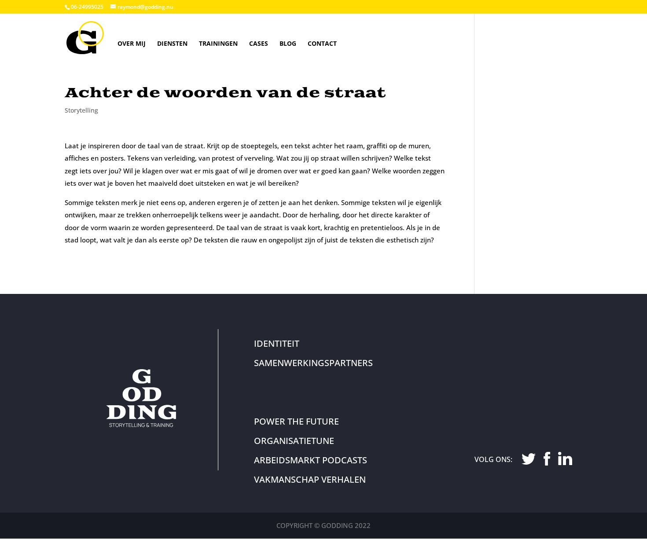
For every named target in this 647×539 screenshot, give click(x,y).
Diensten (172, 43)
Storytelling (81, 110)
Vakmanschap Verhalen (310, 479)
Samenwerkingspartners (313, 363)
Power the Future (296, 421)
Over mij (132, 43)
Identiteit (276, 343)
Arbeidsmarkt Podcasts (310, 460)
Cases (258, 43)
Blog (287, 43)
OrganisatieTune (294, 441)
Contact (322, 43)
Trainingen (218, 43)
